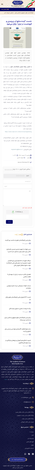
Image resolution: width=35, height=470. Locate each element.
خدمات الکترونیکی (29, 448)
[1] (17, 175)
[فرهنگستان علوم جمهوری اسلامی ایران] (17, 4)
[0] (5, 170)
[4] (22, 175)
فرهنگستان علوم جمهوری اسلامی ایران (24, 13)
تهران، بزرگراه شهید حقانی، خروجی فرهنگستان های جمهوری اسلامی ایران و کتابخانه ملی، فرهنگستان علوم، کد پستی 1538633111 (16, 391)
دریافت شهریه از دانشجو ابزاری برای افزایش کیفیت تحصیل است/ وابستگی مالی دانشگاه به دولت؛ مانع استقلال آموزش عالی (18, 263)
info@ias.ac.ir (27, 402)
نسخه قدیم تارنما (18, 459)
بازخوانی (13, 211)
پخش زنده (3, 9)
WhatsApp (25, 454)
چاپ (28, 158)
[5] (23, 175)
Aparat (33, 454)
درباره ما (32, 432)
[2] (18, 175)
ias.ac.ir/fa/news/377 (24, 162)
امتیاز (27, 176)
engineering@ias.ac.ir (17, 149)
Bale (29, 454)
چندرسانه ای (31, 438)
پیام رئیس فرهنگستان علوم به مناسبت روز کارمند (18, 240)
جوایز (32, 445)
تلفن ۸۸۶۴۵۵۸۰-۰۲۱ (26, 398)
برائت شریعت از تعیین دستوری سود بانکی (20, 309)
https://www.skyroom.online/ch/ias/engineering (18, 132)
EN (2, 4)
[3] (20, 175)
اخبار (33, 435)
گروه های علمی (30, 442)
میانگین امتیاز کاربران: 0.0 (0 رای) (21, 169)
